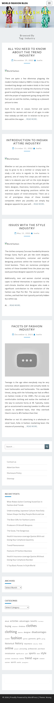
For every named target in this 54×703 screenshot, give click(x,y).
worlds (19, 662)
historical (9, 643)
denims (20, 632)
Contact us (11, 462)
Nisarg (48, 697)
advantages (24, 621)
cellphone (15, 626)
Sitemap (10, 478)
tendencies (14, 658)
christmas (22, 626)
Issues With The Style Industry (27, 226)
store (38, 653)
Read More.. (32, 119)
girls (39, 638)
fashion (16, 638)
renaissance (10, 653)
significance (20, 653)
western (42, 658)
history (19, 643)
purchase (41, 649)
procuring (23, 649)
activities (14, 621)
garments (32, 638)
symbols (7, 658)
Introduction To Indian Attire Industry (27, 141)
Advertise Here (13, 467)
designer (27, 632)
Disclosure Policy (14, 473)
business (40, 621)
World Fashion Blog (15, 3)
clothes (31, 626)
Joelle (40, 60)
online (9, 648)
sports (32, 653)
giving (43, 639)
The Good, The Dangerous (18, 530)
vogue (35, 658)
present (16, 649)
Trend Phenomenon (15, 545)
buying (8, 626)
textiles (21, 658)
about (7, 621)
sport (26, 653)
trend (28, 658)
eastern (7, 639)
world (13, 662)
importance (28, 644)
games (25, 639)
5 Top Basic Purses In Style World (21, 565)
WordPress (33, 697)
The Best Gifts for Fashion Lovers (21, 519)
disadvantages (39, 632)
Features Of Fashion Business (19, 551)
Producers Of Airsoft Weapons (19, 525)
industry (35, 644)
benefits (34, 621)
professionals (32, 649)
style (43, 653)
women (7, 662)
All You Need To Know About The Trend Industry (27, 52)
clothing (11, 631)
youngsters (25, 662)
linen (40, 644)
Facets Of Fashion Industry (27, 327)
